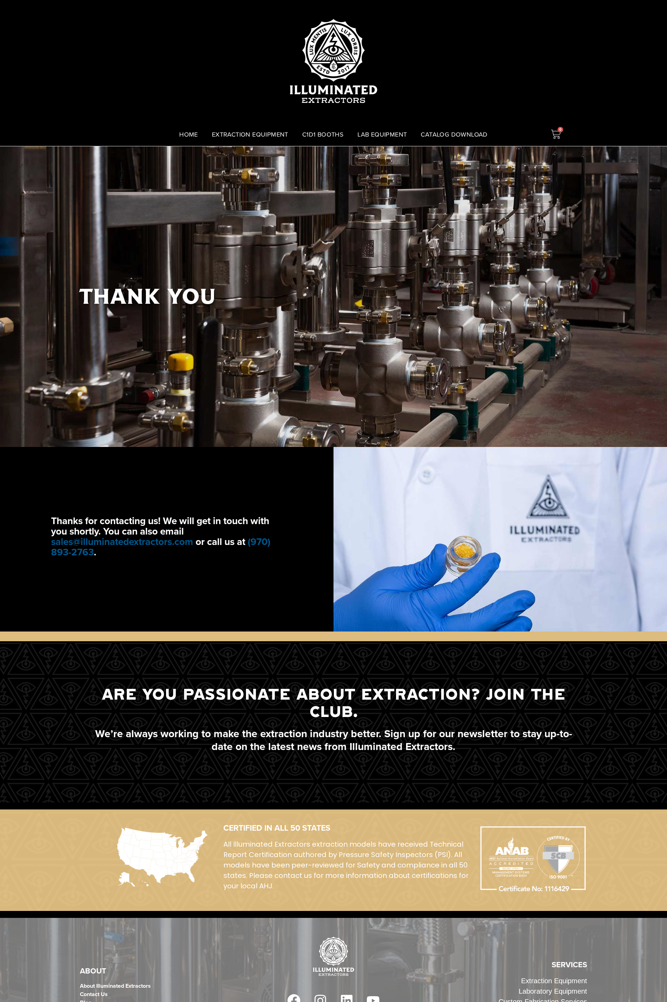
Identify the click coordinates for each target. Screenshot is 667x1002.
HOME (188, 134)
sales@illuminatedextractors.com (122, 542)
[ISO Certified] (162, 857)
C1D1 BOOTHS (323, 134)
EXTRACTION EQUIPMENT (250, 134)
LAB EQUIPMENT (382, 134)
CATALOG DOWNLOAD (454, 134)
